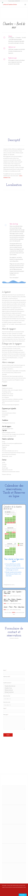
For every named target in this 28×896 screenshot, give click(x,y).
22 (24, 17)
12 (14, 17)
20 (22, 17)
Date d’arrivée (6, 695)
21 (23, 17)
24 (24, 81)
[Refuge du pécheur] (14, 692)
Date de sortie (6, 702)
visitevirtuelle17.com (9, 887)
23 (23, 81)
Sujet (5, 708)
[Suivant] (27, 12)
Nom (4, 670)
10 (12, 17)
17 (19, 17)
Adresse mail (6, 676)
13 (15, 17)
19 (21, 17)
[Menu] (25, 4)
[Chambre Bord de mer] (14, 686)
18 (20, 17)
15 (17, 17)
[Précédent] (1, 12)
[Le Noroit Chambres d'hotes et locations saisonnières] (11, 4)
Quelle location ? (7, 682)
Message (5, 714)
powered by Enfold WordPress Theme (19, 887)
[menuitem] (25, 4)
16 (18, 17)
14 (16, 17)
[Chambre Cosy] (14, 688)
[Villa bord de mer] (14, 690)
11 (13, 17)
